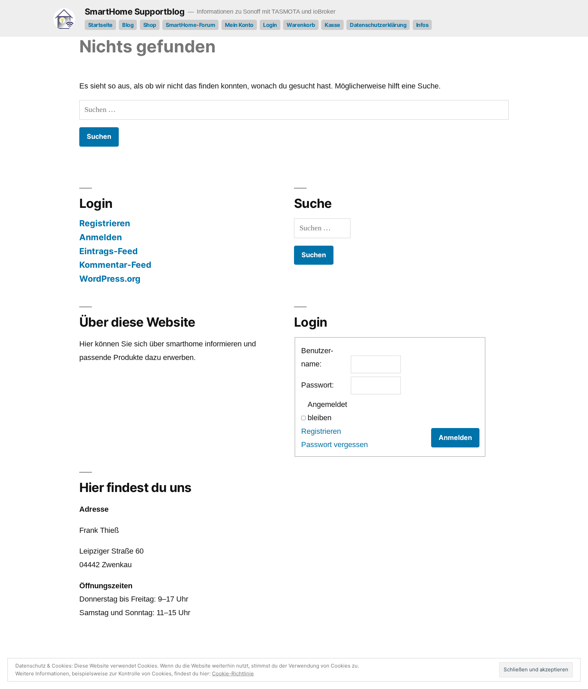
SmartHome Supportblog (135, 11)
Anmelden (100, 237)
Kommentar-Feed (115, 265)
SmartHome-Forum (190, 24)
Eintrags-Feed (108, 251)
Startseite (100, 24)
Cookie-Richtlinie (233, 673)
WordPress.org (110, 279)
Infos (422, 24)
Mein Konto (239, 24)
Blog (127, 24)
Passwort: (317, 385)
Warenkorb (301, 24)
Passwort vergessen (334, 444)
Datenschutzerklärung (378, 24)
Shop (149, 24)
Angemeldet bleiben (327, 411)
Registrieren (104, 223)
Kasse (332, 24)
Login (270, 24)
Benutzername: (317, 357)
